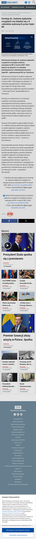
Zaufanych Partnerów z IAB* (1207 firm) (12, 511)
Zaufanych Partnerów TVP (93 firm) (11, 513)
